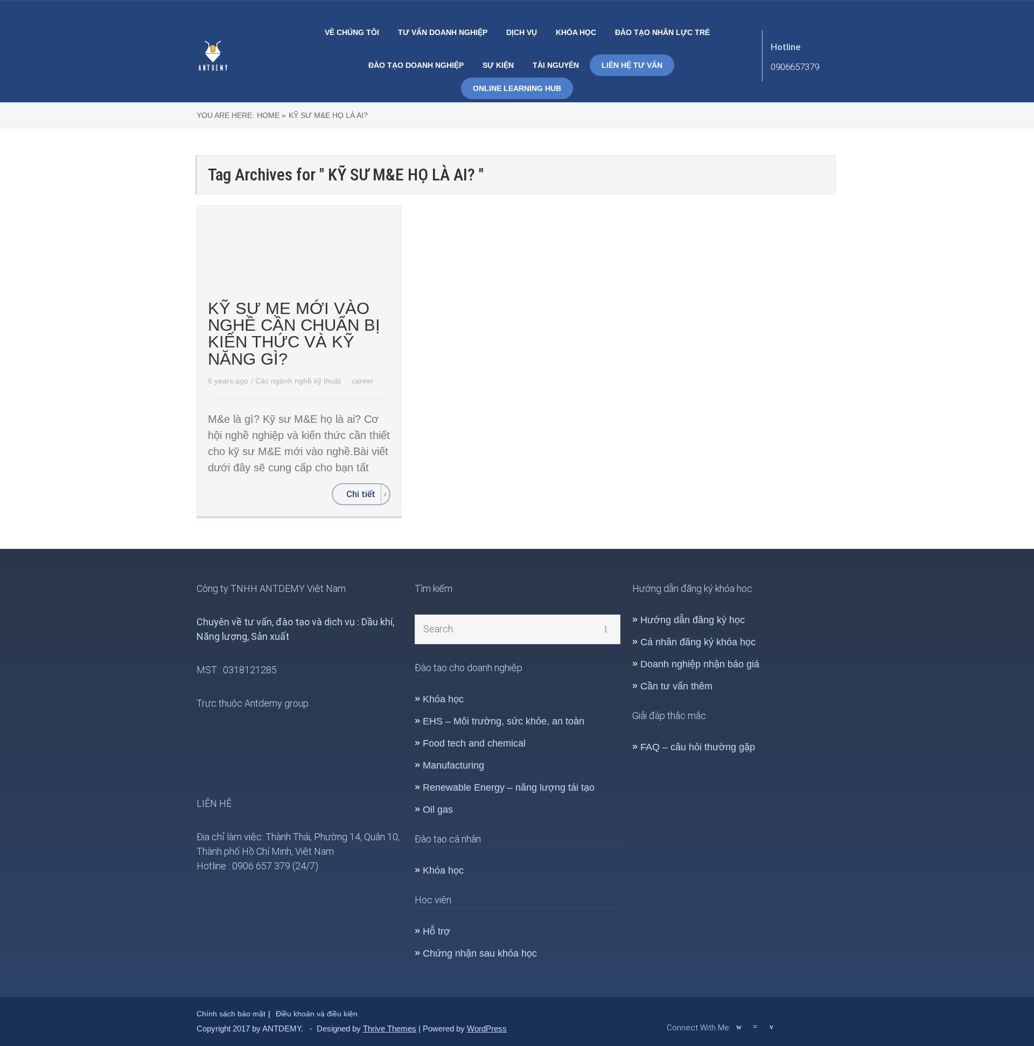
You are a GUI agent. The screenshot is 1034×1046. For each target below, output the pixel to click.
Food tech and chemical (474, 743)
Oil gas (438, 809)
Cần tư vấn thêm (676, 686)
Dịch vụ (521, 32)
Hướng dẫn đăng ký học (692, 620)
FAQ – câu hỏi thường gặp (697, 747)
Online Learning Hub (517, 88)
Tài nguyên (556, 65)
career (363, 380)
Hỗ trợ (436, 931)
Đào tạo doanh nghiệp (416, 65)
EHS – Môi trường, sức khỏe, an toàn (503, 721)
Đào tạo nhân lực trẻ (662, 32)
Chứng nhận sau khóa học (480, 953)
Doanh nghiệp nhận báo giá (699, 664)
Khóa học (576, 32)
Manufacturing (453, 765)
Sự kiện (498, 65)
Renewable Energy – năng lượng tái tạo (509, 787)
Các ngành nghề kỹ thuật (299, 380)
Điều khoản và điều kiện (317, 1013)
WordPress (487, 1028)
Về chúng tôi (352, 32)
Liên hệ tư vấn (632, 65)
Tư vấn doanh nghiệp (442, 32)
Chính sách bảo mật (231, 1013)
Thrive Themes (389, 1028)
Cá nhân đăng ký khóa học (698, 642)
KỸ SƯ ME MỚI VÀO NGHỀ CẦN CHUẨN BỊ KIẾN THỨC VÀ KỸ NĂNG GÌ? (294, 333)
